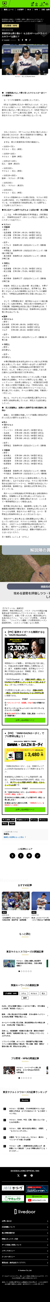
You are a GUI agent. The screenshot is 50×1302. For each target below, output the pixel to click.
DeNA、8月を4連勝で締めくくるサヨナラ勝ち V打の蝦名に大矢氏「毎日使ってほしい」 (23, 1007)
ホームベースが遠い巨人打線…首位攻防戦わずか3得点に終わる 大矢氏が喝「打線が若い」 (23, 1024)
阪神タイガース (23, 820)
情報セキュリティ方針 (10, 1239)
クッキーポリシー (8, 1257)
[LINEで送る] (26, 40)
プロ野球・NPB (9, 820)
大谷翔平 (20, 9)
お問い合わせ (7, 1221)
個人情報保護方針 (8, 1233)
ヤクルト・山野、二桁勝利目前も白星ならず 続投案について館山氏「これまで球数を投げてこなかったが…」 (27, 1148)
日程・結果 (46, 9)
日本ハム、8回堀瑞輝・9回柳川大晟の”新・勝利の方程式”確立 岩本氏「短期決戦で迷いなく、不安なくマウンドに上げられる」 (23, 1033)
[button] (19, 971)
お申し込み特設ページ (25, 720)
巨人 (5, 823)
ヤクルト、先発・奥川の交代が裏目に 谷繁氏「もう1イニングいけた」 (26, 1130)
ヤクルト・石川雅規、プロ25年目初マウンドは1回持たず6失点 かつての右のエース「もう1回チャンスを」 (27, 1111)
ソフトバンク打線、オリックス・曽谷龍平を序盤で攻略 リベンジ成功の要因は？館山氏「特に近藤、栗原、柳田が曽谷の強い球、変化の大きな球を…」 (23, 1044)
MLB (29, 9)
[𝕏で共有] (19, 40)
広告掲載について (8, 1227)
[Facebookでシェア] (22, 40)
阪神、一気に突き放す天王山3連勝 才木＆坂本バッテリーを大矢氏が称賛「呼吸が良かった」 (23, 1015)
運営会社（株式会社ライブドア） (14, 1263)
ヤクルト (44, 820)
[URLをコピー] (30, 40)
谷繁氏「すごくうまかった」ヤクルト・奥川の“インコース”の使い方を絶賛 (26, 1138)
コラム (34, 820)
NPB (36, 9)
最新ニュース (9, 9)
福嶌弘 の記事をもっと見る (14, 837)
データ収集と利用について (11, 1245)
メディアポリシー (8, 1251)
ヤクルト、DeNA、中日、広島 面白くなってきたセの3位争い (27, 1121)
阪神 (12, 823)
